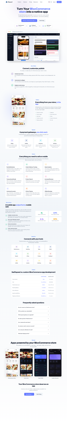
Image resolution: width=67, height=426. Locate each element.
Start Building (28, 394)
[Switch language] (49, 2)
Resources (36, 2)
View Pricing (41, 20)
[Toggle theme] (51, 2)
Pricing (30, 2)
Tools (41, 2)
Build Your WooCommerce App (28, 20)
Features (25, 2)
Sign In (54, 2)
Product (19, 2)
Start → (59, 2)
